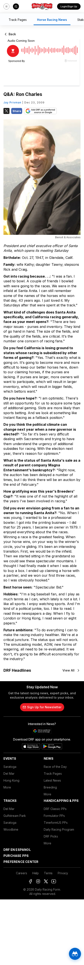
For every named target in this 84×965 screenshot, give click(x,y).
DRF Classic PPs (55, 809)
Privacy (63, 873)
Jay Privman (12, 102)
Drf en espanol (17, 849)
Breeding (50, 787)
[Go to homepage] (42, 6)
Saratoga (9, 766)
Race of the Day (55, 766)
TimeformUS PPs (56, 822)
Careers (21, 873)
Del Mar (8, 773)
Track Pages (53, 773)
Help (35, 873)
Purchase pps (16, 855)
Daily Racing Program (59, 829)
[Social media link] (30, 881)
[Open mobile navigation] (6, 6)
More (7, 787)
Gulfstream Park (14, 815)
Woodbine (10, 829)
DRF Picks (51, 836)
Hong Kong (11, 780)
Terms (48, 873)
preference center (20, 862)
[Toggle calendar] (16, 6)
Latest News (52, 780)
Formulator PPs (54, 815)
